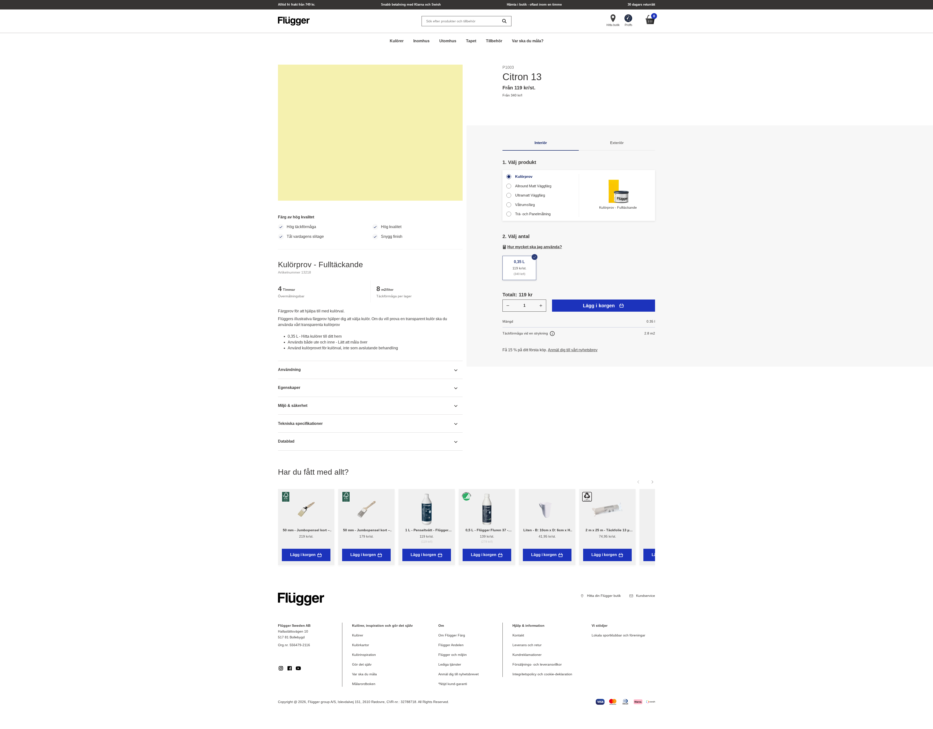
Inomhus (421, 41)
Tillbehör (494, 41)
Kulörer (397, 41)
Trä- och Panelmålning (533, 214)
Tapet (471, 41)
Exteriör (617, 143)
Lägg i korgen (599, 305)
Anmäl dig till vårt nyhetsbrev (572, 350)
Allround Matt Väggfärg (533, 186)
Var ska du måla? (528, 41)
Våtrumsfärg (525, 205)
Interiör (541, 143)
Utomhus (447, 41)
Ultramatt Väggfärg (530, 195)
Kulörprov (523, 176)
